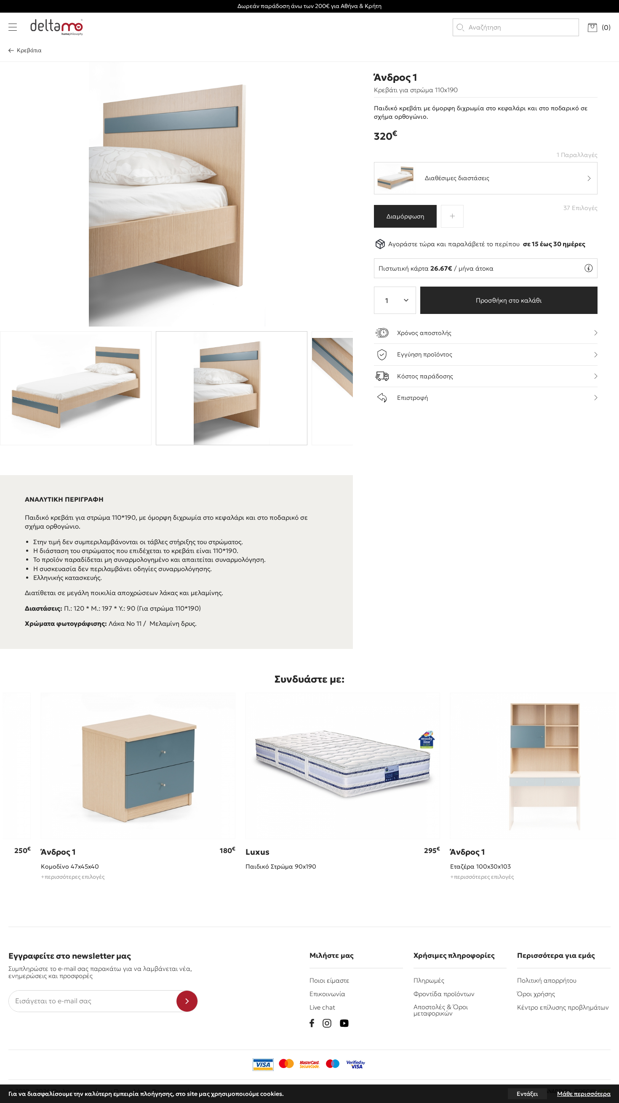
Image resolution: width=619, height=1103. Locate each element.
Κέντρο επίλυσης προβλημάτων (563, 1007)
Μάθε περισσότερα (584, 1094)
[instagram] (327, 1023)
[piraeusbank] (355, 1064)
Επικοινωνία (327, 994)
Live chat (322, 1007)
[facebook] (312, 1023)
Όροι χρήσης (536, 994)
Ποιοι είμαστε (330, 980)
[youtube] (344, 1023)
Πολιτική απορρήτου (546, 980)
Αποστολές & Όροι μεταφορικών (441, 1010)
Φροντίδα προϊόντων (444, 994)
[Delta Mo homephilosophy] (56, 27)
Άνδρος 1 (395, 77)
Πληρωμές (429, 980)
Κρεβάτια (29, 50)
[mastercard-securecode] (309, 1064)
